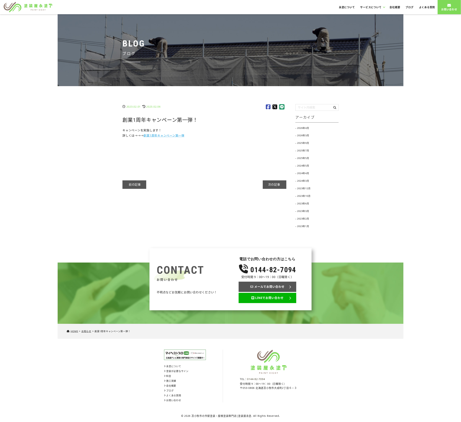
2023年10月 (303, 195)
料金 (168, 375)
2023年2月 (303, 218)
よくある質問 (427, 7)
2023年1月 (303, 226)
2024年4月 (303, 173)
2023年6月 (303, 203)
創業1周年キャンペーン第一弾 (164, 135)
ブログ (409, 7)
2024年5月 (303, 165)
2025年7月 (303, 150)
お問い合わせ (449, 9)
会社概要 (395, 7)
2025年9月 (303, 143)
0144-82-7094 (272, 270)
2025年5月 (303, 158)
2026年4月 (303, 128)
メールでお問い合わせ (269, 287)
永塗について (347, 7)
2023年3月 (303, 211)
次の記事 (274, 184)
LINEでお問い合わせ (269, 298)
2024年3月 (303, 180)
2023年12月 (303, 188)
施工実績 (171, 380)
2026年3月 (303, 135)
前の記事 (134, 184)
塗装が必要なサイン (177, 371)
